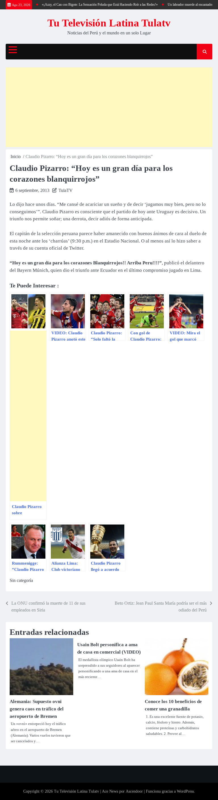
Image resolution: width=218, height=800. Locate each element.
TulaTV (65, 190)
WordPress (185, 791)
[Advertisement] (109, 107)
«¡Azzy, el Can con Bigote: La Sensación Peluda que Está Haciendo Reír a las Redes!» (94, 5)
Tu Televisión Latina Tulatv (109, 23)
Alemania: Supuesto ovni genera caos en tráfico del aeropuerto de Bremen (37, 709)
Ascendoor (134, 791)
